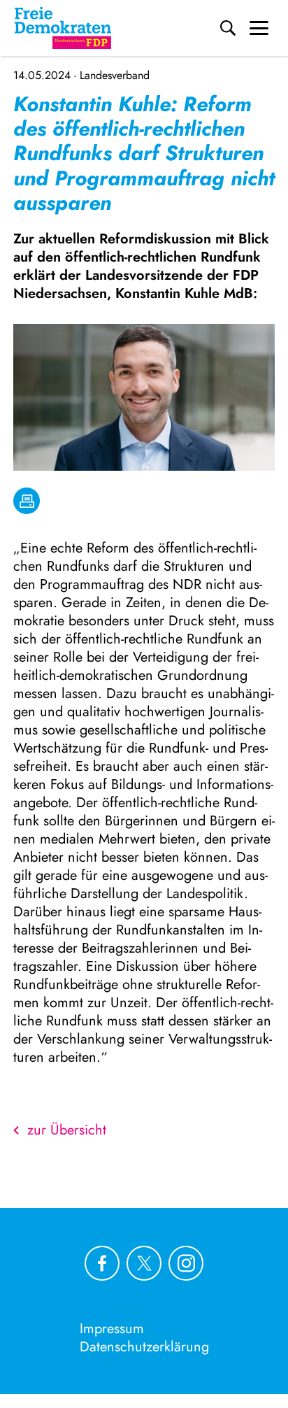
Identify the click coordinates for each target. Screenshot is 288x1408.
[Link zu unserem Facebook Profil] (102, 1263)
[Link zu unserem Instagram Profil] (185, 1263)
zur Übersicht (66, 1130)
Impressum (112, 1328)
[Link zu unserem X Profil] (144, 1263)
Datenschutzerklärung (144, 1347)
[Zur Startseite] (63, 28)
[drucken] (26, 501)
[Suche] (228, 28)
